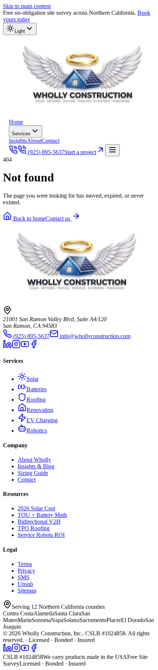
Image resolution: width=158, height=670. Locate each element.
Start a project (80, 152)
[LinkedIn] (7, 346)
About (34, 141)
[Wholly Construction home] (82, 115)
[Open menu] (112, 150)
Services (21, 133)
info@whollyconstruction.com (95, 336)
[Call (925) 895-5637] (13, 152)
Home (16, 122)
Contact (51, 141)
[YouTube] (25, 346)
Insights (18, 141)
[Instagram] (16, 346)
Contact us (59, 218)
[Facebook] (33, 346)
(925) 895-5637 (46, 152)
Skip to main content (27, 6)
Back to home (29, 218)
